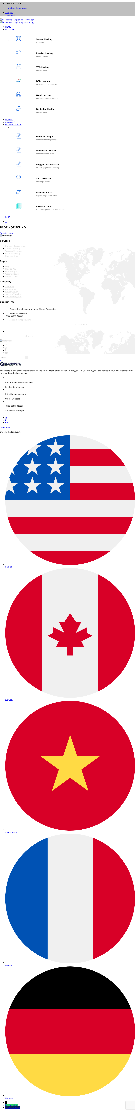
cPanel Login (11, 271)
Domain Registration (15, 246)
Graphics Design (44, 136)
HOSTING (9, 29)
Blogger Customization (47, 164)
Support (11, 15)
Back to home (6, 233)
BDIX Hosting (43, 81)
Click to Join (81, 324)
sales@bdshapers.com (20, 320)
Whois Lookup (12, 276)
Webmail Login (12, 274)
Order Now (5, 427)
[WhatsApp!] (6, 1105)
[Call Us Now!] (6, 1107)
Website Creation (13, 251)
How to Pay (10, 269)
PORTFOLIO (10, 122)
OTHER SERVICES (13, 124)
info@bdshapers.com (17, 8)
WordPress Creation (46, 150)
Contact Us (10, 289)
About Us (9, 286)
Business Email (44, 192)
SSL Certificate (43, 178)
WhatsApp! (13, 1105)
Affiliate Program (13, 296)
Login (10, 12)
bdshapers (28, 336)
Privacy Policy (11, 291)
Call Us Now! (14, 1107)
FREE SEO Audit (44, 206)
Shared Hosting (44, 39)
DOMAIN (9, 119)
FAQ (7, 266)
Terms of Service (13, 294)
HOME (8, 27)
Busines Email (12, 256)
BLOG (7, 217)
